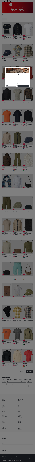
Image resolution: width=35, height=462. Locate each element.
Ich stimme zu (23, 85)
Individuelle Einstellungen (11, 85)
